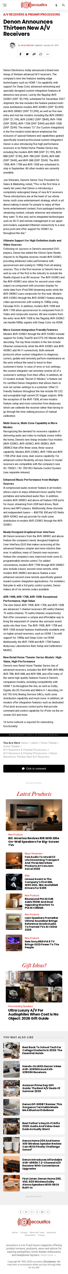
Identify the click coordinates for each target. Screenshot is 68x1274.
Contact (23, 1232)
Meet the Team (37, 1232)
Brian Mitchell (27, 45)
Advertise (51, 1232)
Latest (34, 743)
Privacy (41, 1235)
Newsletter (30, 1235)
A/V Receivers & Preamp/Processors (25, 750)
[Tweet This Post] (27, 54)
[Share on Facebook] (20, 54)
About (15, 1232)
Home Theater (49, 743)
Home (24, 743)
